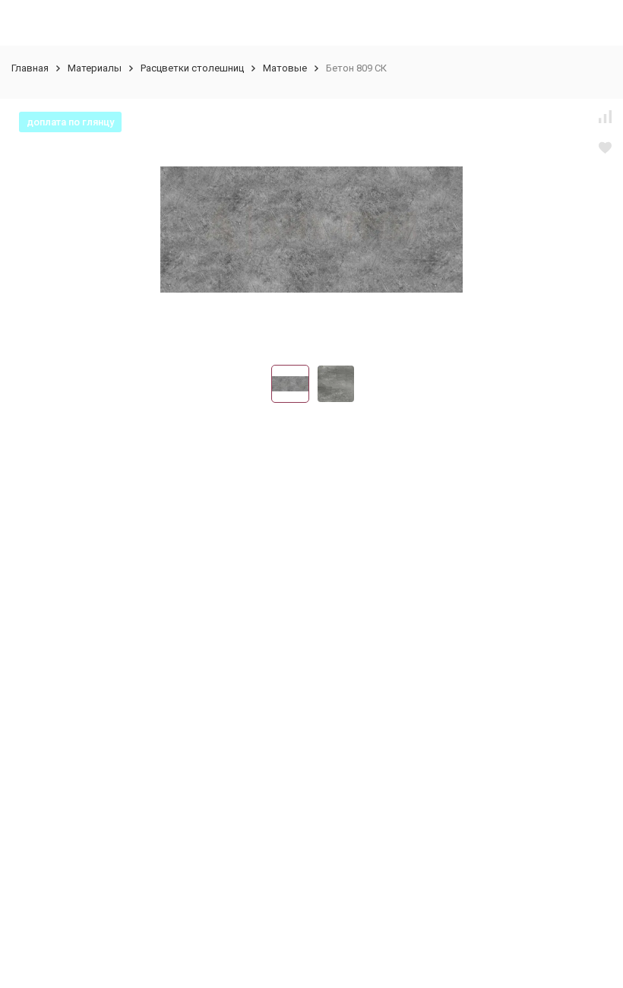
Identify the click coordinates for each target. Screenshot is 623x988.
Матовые (285, 68)
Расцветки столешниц (192, 68)
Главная (30, 68)
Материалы (95, 68)
